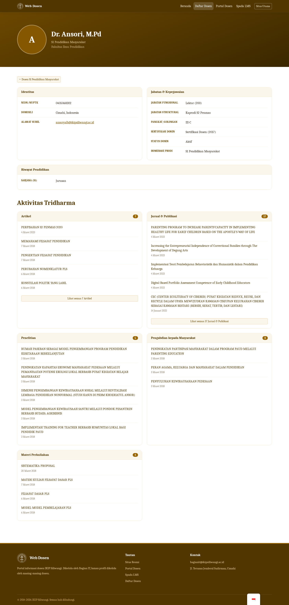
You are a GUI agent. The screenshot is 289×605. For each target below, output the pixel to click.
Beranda (185, 6)
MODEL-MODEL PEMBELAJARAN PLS (46, 508)
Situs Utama (263, 6)
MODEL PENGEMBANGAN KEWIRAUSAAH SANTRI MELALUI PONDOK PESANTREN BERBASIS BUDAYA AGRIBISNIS (76, 411)
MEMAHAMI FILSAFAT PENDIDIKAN (45, 241)
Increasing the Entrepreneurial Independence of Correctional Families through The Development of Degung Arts (204, 248)
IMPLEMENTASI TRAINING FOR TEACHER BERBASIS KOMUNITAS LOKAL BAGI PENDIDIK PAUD (73, 430)
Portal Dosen (224, 6)
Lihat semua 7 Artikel (79, 298)
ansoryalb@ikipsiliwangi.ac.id (75, 122)
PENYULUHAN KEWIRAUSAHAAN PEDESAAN (181, 381)
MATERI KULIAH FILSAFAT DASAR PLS (47, 480)
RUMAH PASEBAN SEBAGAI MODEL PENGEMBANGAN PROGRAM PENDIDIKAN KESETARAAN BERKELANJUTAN (74, 351)
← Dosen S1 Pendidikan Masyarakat (39, 79)
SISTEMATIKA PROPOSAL (38, 466)
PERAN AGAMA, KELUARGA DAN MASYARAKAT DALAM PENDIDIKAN (197, 367)
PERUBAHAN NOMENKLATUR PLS (44, 269)
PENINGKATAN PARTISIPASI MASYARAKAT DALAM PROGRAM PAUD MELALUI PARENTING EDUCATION (203, 351)
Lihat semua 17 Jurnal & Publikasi (209, 321)
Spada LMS (243, 6)
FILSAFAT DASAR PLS (35, 494)
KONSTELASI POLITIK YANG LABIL (43, 283)
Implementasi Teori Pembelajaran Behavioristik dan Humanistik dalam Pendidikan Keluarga (204, 267)
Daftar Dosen (203, 6)
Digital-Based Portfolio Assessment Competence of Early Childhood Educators (200, 283)
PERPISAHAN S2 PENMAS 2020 (42, 227)
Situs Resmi (132, 562)
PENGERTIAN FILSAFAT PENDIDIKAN (46, 255)
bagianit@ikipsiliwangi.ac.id (207, 562)
